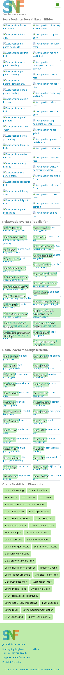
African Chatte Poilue (37, 532)
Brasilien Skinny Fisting (17, 553)
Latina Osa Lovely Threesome (21, 602)
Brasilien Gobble (48, 567)
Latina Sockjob (50, 602)
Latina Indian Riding (15, 588)
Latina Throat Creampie (17, 574)
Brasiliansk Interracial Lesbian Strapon (25, 504)
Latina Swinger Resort (17, 546)
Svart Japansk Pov (39, 511)
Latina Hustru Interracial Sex (20, 567)
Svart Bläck (11, 497)
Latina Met (46, 497)
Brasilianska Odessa (15, 525)
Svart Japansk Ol (14, 617)
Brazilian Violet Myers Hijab (19, 560)
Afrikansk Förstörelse (46, 574)
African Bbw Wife (38, 490)
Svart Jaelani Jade (42, 581)
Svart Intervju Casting (45, 546)
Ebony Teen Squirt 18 (39, 617)
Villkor (36, 649)
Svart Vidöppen (13, 532)
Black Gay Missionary (16, 581)
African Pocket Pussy (42, 525)
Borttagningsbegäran (13, 649)
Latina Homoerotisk (38, 539)
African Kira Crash (40, 588)
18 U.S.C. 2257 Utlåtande (14, 653)
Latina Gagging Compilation (38, 609)
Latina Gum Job (13, 539)
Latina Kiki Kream (14, 511)
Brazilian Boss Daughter (18, 518)
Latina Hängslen (44, 518)
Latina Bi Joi (11, 609)
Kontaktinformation (12, 662)
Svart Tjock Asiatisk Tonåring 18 (21, 595)
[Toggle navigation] (57, 4)
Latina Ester (28, 497)
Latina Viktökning (14, 490)
